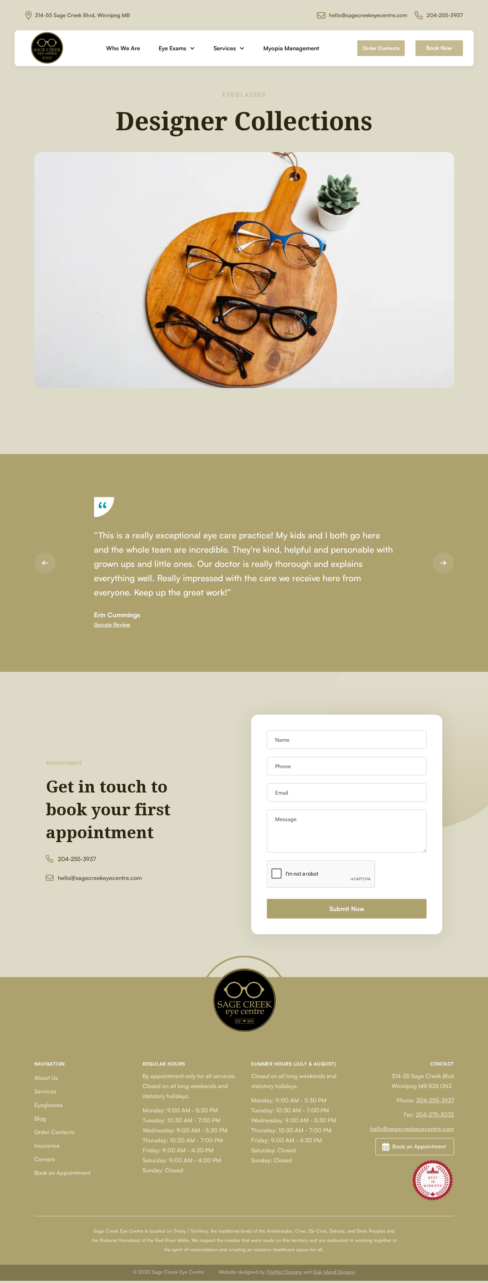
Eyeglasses (48, 1104)
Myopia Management (291, 48)
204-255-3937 (435, 1100)
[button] (177, 48)
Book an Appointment (62, 1172)
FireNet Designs (284, 1272)
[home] (46, 48)
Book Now (439, 48)
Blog (40, 1118)
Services (45, 1091)
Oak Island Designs (334, 1272)
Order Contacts (381, 48)
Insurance (47, 1145)
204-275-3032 (435, 1114)
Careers (44, 1159)
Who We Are (123, 48)
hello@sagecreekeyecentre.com (412, 1128)
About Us (46, 1077)
